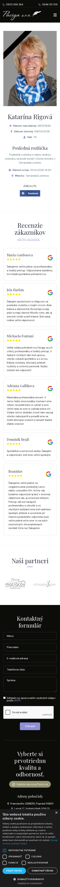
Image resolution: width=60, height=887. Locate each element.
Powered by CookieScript (30, 883)
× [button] (56, 812)
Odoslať (30, 726)
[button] (30, 193)
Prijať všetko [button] (14, 870)
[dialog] (30, 848)
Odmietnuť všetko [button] (42, 870)
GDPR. (17, 700)
